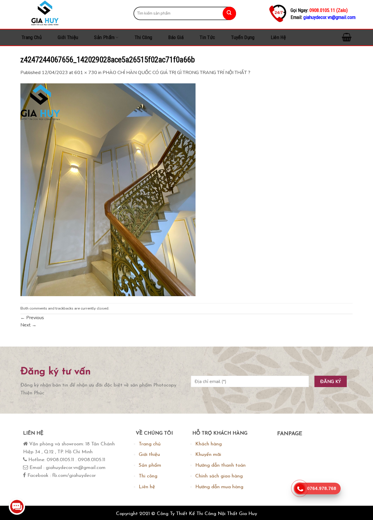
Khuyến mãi (208, 454)
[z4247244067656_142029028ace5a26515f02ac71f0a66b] (108, 189)
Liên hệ (278, 37)
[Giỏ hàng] (347, 37)
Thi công (143, 37)
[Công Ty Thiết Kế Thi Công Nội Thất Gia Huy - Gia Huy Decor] (72, 13)
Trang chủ (32, 37)
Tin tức (207, 37)
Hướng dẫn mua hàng (219, 486)
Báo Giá (175, 37)
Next (28, 325)
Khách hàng (208, 444)
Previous (32, 318)
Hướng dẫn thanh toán (220, 465)
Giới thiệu (68, 37)
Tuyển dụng (242, 37)
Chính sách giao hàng (219, 476)
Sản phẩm (104, 37)
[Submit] (229, 13)
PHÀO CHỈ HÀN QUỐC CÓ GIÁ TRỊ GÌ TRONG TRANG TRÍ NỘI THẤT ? (176, 72)
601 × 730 (85, 72)
